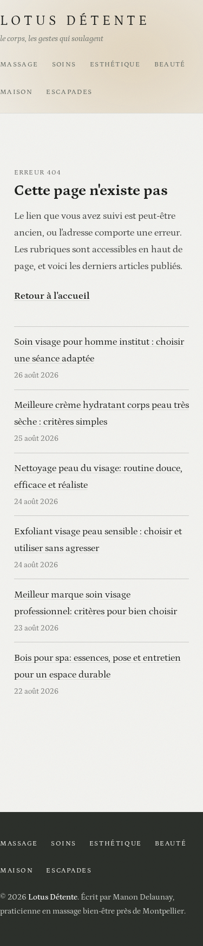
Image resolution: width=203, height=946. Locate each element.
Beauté (170, 65)
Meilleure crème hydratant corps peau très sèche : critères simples (101, 413)
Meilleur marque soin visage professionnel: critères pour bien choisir (95, 603)
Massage (19, 65)
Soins (64, 65)
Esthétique (115, 65)
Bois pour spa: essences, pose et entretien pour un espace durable (97, 666)
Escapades (69, 92)
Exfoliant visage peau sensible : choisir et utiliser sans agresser (98, 540)
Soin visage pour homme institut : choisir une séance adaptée (99, 350)
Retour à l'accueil (52, 295)
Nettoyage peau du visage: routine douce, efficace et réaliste (98, 476)
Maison (16, 92)
